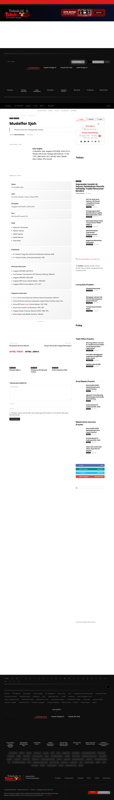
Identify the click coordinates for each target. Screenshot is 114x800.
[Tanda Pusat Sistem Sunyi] (79, 308)
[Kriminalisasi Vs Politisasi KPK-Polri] (79, 406)
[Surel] (31, 138)
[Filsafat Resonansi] (79, 290)
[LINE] (48, 138)
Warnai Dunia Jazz (77, 743)
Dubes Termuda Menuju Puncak (90, 743)
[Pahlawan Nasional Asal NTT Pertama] (103, 732)
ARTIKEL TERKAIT (16, 352)
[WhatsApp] (23, 138)
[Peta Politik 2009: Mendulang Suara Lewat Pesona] (79, 386)
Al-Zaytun (78, 181)
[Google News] (100, 106)
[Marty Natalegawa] (37, 80)
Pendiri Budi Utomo (37, 743)
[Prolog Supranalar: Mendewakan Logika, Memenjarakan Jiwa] (79, 212)
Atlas (57, 110)
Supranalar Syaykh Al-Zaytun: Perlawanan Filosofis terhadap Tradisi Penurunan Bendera (90, 187)
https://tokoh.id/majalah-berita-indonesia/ (85, 622)
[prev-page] (10, 375)
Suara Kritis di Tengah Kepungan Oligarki (10, 745)
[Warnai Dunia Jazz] (77, 732)
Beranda (11, 115)
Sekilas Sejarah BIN (93, 364)
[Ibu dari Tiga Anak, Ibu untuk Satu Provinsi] (63, 732)
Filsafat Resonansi (93, 288)
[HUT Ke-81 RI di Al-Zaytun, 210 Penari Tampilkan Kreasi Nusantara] (79, 200)
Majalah (88, 391)
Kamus (50, 110)
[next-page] (13, 375)
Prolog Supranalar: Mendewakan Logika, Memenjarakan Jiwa (94, 213)
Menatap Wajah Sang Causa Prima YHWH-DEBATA (94, 223)
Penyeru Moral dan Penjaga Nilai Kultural (28, 130)
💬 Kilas (99, 119)
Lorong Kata (89, 290)
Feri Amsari (50, 90)
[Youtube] (96, 106)
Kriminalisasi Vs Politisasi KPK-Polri (93, 406)
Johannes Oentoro (64, 90)
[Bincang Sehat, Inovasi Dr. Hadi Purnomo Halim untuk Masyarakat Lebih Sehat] (79, 344)
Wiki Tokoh (23, 115)
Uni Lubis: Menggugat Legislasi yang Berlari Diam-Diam (94, 356)
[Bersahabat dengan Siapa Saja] (23, 732)
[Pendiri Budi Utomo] (37, 732)
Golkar (27, 304)
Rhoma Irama (104, 90)
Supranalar (89, 216)
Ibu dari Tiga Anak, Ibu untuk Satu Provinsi (63, 744)
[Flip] (52, 138)
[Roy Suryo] (10, 80)
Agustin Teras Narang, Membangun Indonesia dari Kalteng (95, 397)
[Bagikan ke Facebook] (88, 141)
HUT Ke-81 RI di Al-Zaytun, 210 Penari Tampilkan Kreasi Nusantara (93, 202)
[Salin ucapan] (99, 141)
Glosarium (65, 110)
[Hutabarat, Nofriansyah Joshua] (40, 362)
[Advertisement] (57, 34)
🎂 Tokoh (81, 119)
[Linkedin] (27, 138)
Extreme (74, 110)
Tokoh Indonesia (19, 134)
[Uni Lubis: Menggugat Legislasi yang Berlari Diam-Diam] (79, 356)
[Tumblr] (40, 138)
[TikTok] (89, 106)
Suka (102, 465)
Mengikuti (100, 469)
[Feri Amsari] (50, 80)
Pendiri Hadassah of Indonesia (50, 744)
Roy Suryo (10, 90)
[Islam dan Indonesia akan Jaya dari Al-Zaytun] (79, 448)
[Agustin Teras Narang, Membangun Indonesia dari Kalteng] (79, 396)
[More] (60, 138)
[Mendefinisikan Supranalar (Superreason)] (79, 232)
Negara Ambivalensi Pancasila (94, 241)
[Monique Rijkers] (19, 362)
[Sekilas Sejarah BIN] (79, 365)
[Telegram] (44, 138)
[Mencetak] (36, 138)
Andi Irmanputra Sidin (59, 370)
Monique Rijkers (15, 370)
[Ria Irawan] (77, 80)
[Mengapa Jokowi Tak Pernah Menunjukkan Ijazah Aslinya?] (79, 298)
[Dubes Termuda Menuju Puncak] (90, 732)
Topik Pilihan (90, 350)
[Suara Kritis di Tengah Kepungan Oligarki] (10, 732)
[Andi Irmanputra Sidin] (61, 362)
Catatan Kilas (89, 244)
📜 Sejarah (90, 119)
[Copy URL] (56, 138)
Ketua (15, 298)
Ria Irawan (77, 90)
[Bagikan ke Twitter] (85, 141)
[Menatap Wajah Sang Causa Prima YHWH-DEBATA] (79, 222)
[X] (92, 106)
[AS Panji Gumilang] (23, 80)
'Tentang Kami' (47, 795)
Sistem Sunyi (41, 110)
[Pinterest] (19, 138)
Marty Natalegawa (37, 90)
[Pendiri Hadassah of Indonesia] (50, 732)
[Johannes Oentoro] (63, 80)
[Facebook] (85, 106)
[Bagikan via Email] (95, 141)
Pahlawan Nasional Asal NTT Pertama (104, 744)
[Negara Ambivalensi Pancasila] (79, 242)
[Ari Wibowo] (90, 80)
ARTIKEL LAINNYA (32, 352)
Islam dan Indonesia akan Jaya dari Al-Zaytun (94, 449)
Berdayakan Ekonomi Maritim (19, 346)
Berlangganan (99, 476)
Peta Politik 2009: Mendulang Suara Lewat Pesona (93, 387)
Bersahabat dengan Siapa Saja (24, 744)
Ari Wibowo (90, 90)
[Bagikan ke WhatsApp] (81, 141)
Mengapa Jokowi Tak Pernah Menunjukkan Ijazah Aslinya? (94, 299)
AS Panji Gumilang (23, 90)
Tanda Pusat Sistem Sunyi (93, 308)
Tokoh (17, 115)
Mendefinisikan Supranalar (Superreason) (92, 232)
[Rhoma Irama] (103, 80)
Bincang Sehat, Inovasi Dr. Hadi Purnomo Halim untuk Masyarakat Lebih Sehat (95, 345)
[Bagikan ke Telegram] (92, 141)
